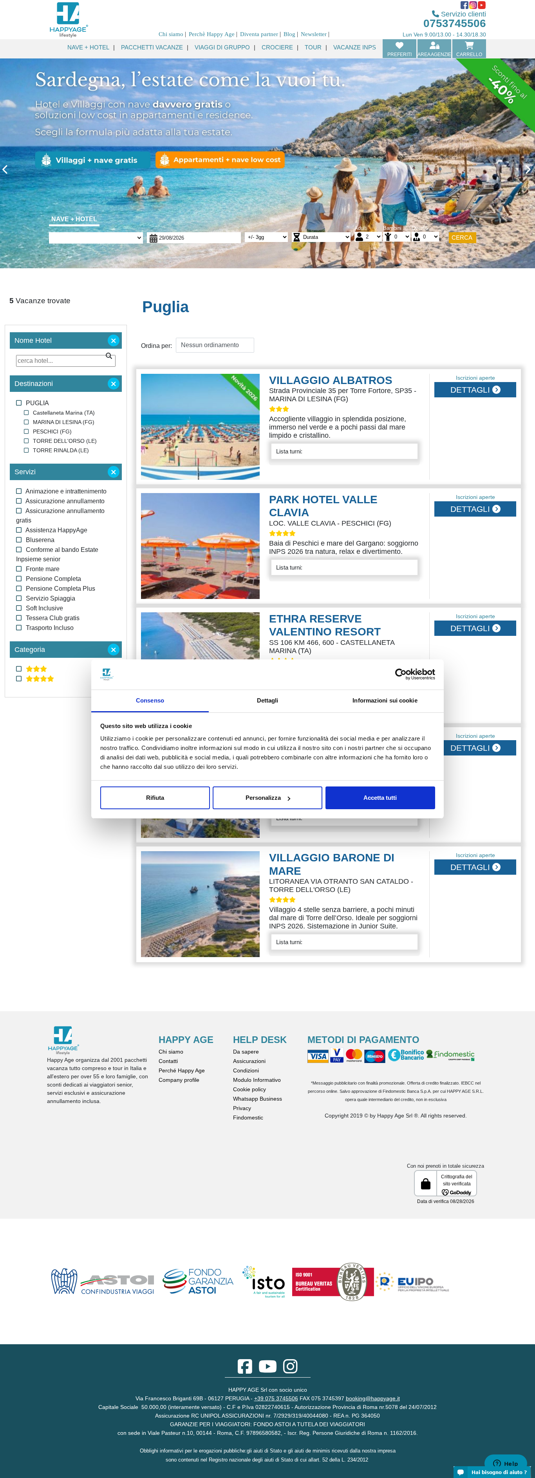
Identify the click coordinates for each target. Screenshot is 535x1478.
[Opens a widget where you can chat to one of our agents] (505, 1464)
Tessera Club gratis (53, 618)
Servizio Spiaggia (50, 598)
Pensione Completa (53, 578)
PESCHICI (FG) (52, 431)
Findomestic (248, 1117)
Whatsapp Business (257, 1099)
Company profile (179, 1080)
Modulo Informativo (257, 1080)
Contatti (168, 1061)
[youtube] (267, 1370)
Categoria (29, 649)
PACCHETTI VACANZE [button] (152, 47)
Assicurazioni (249, 1061)
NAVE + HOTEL (74, 219)
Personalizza (263, 797)
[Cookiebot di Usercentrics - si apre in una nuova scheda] (401, 675)
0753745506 (454, 23)
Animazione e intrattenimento (66, 491)
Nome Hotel (33, 340)
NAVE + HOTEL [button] (88, 47)
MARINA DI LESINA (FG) (63, 422)
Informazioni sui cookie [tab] (384, 700)
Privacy (242, 1108)
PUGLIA (37, 403)
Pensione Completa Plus (60, 588)
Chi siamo (171, 1051)
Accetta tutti (380, 797)
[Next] (495, 171)
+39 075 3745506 (276, 1398)
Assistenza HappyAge (56, 530)
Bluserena (40, 540)
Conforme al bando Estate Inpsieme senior (57, 554)
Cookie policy (249, 1089)
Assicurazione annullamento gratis (60, 516)
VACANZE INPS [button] (354, 47)
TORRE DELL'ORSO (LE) (65, 441)
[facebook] (245, 1370)
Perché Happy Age (182, 1070)
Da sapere (246, 1051)
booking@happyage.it (373, 1398)
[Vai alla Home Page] (68, 19)
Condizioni (246, 1070)
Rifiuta (155, 797)
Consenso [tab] (150, 700)
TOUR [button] (313, 47)
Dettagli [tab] (267, 700)
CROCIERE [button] (277, 47)
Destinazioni (33, 384)
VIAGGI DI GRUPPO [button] (222, 47)
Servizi (25, 472)
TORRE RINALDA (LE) (61, 450)
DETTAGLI (471, 389)
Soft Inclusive (44, 608)
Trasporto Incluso (50, 627)
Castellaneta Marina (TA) (64, 413)
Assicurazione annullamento (65, 501)
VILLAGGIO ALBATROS (330, 380)
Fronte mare (43, 569)
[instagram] (290, 1370)
